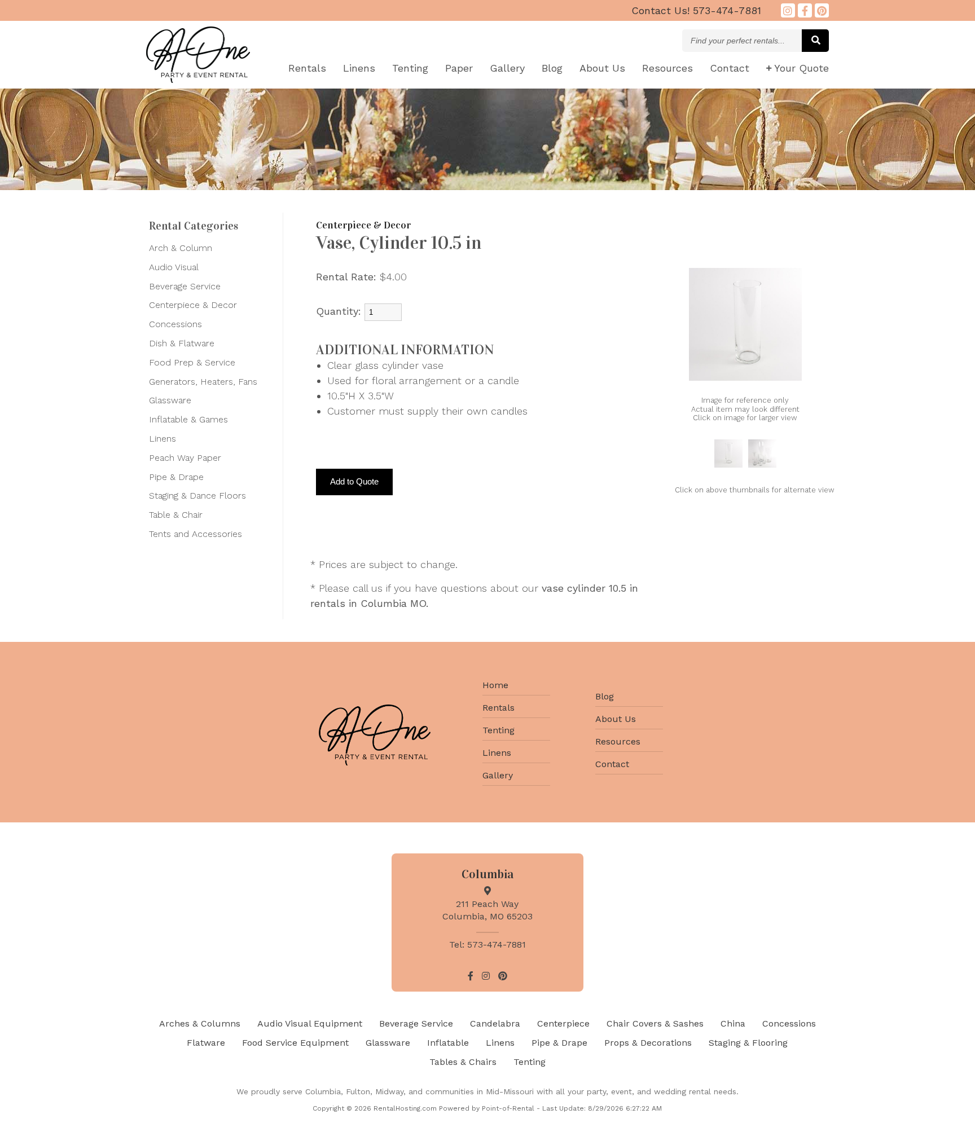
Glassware (170, 400)
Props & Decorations (648, 1042)
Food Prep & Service (192, 362)
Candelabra (495, 1023)
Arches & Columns (199, 1023)
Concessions (175, 324)
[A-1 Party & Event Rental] (198, 79)
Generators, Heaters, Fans (203, 381)
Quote (801, 68)
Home (495, 685)
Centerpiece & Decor (193, 305)
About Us (615, 719)
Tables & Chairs (463, 1061)
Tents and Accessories (195, 534)
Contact (729, 68)
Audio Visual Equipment (309, 1023)
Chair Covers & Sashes (655, 1023)
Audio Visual (174, 267)
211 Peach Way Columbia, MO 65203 (487, 910)
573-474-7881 (696, 10)
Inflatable (448, 1042)
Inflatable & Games (188, 419)
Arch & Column (180, 248)
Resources (667, 68)
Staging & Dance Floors (197, 495)
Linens (359, 68)
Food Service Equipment (295, 1042)
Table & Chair (176, 514)
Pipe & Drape (176, 477)
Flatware (206, 1042)
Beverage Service (185, 286)
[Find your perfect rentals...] (815, 40)
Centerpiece (563, 1023)
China (733, 1023)
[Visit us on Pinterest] (822, 10)
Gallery (507, 68)
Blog (552, 68)
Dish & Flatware (181, 343)
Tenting (410, 68)
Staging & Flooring (748, 1042)
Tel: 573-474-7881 (487, 944)
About (602, 68)
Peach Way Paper (185, 457)
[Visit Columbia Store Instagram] (788, 10)
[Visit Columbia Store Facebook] (805, 10)
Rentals (307, 68)
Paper (459, 68)
